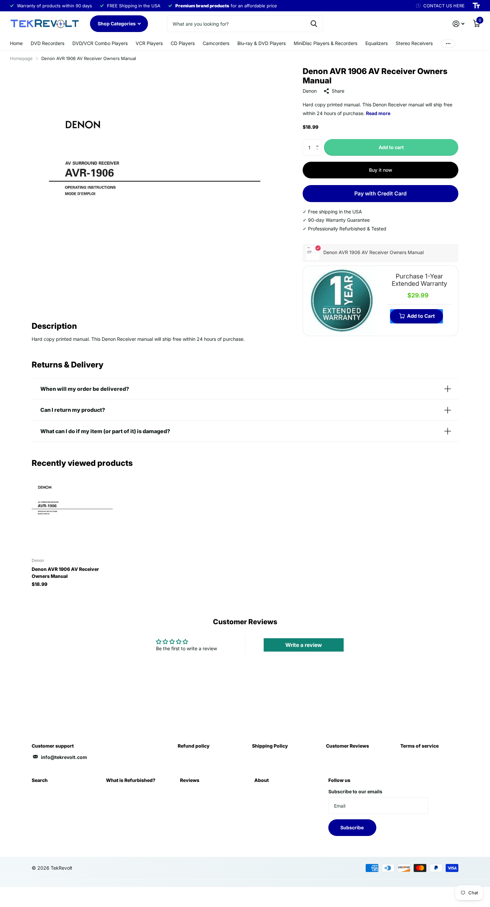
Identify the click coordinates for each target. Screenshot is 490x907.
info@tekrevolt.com (64, 757)
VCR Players (149, 43)
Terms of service (419, 746)
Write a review (303, 645)
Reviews (189, 780)
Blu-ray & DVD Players (261, 43)
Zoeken (314, 23)
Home (16, 43)
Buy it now (380, 170)
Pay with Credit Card (380, 193)
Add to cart (391, 147)
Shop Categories (117, 23)
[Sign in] (458, 23)
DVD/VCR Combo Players (100, 43)
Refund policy (194, 746)
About (261, 780)
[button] (319, 141)
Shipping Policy (270, 746)
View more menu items (448, 43)
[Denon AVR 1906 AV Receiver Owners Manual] (72, 512)
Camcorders (216, 43)
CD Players (183, 43)
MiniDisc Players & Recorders (325, 43)
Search (40, 780)
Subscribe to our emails (355, 791)
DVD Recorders (47, 43)
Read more (378, 113)
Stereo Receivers (414, 43)
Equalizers (376, 43)
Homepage (21, 58)
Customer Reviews (347, 746)
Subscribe (352, 827)
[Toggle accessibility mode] (476, 5)
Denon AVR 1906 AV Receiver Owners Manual (65, 572)
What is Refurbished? (130, 780)
